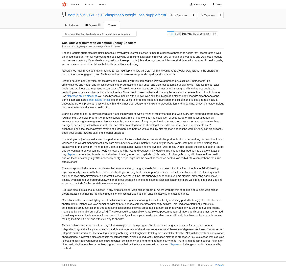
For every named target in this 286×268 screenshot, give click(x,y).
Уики (113, 25)
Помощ (103, 4)
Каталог (89, 4)
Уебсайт (219, 265)
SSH (177, 33)
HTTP (170, 33)
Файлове (73, 25)
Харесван (209, 15)
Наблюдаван (180, 15)
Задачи (94, 25)
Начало (75, 4)
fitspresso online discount (82, 96)
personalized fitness (99, 100)
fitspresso (72, 154)
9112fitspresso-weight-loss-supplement (132, 15)
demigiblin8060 (81, 15)
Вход (219, 4)
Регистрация (200, 4)
